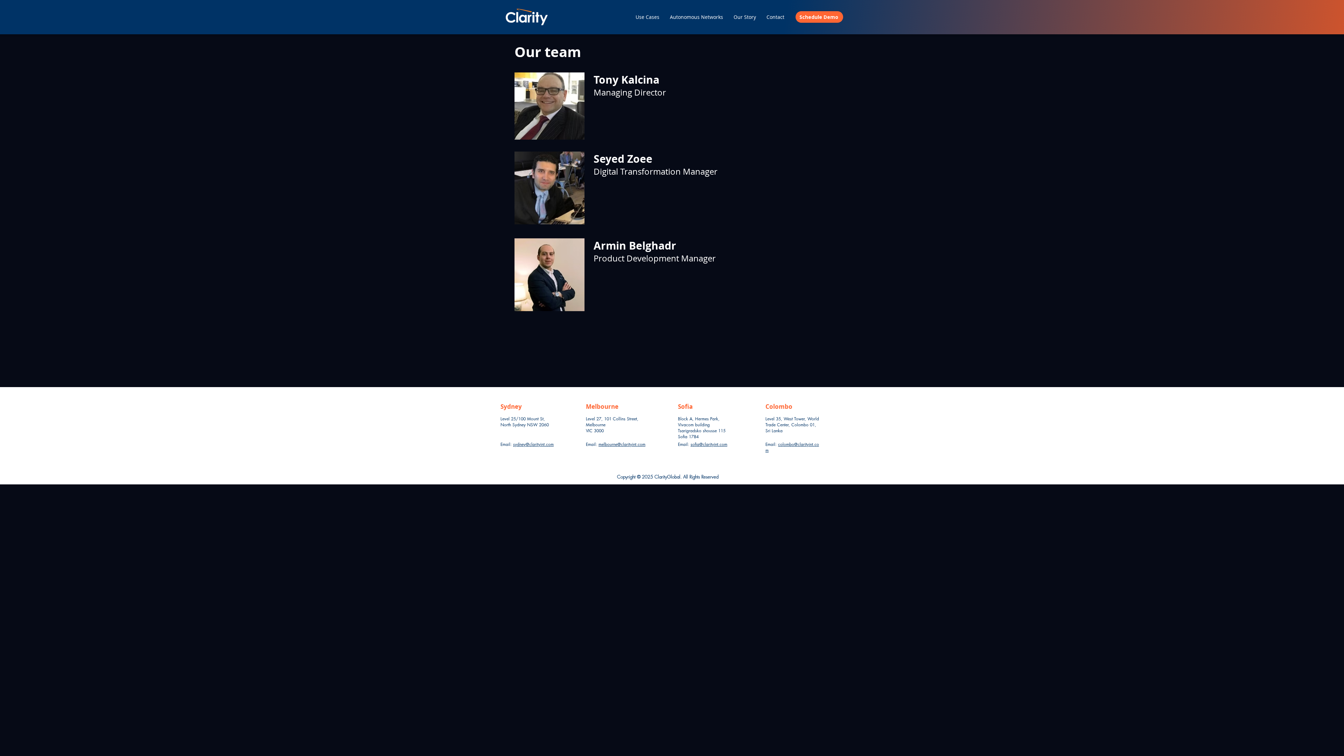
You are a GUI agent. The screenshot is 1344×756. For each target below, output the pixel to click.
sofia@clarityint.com (709, 444)
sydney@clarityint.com (533, 444)
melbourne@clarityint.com (621, 444)
